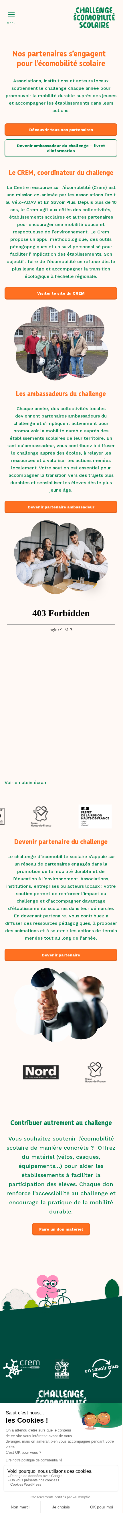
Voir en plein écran (25, 782)
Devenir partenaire (61, 955)
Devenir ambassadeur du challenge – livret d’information (61, 148)
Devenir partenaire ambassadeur (61, 507)
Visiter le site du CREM (61, 293)
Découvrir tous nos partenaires (61, 129)
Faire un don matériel (61, 1229)
